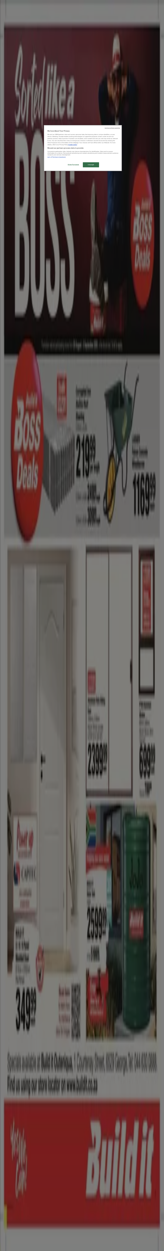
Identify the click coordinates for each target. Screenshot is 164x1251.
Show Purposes (73, 164)
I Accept (91, 165)
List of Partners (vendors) (56, 157)
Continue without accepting (112, 128)
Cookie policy (72, 145)
